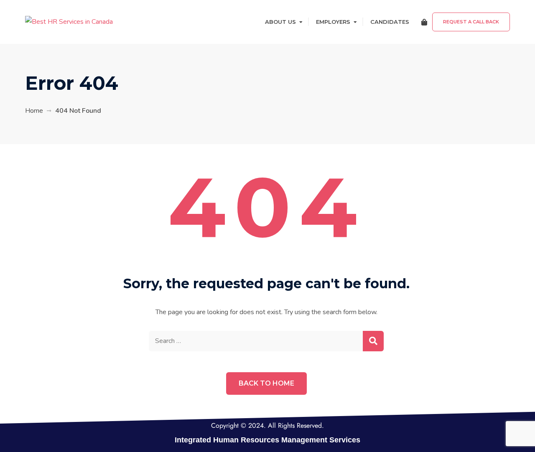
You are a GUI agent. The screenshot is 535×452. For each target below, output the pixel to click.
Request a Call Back (471, 22)
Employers (333, 21)
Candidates (389, 21)
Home (34, 110)
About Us (280, 21)
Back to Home (266, 383)
